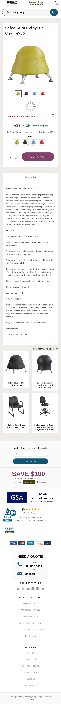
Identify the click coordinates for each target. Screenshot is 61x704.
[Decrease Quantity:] (16, 159)
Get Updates (30, 461)
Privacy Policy (30, 672)
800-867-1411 (36, 4)
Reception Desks (30, 603)
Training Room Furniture (30, 629)
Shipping (25, 665)
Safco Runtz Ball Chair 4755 (16, 384)
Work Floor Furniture (30, 610)
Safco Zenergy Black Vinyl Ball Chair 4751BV (45, 385)
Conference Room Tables (30, 623)
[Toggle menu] (3, 3)
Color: (30, 136)
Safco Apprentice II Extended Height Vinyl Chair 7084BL (44, 427)
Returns (35, 665)
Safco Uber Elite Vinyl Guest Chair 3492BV (16, 427)
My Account (30, 659)
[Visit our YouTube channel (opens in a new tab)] (28, 588)
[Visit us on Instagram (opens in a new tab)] (32, 588)
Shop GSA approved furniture (42, 501)
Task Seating (30, 636)
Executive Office (30, 616)
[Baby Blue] (33, 142)
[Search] (54, 12)
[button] (53, 115)
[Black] (25, 142)
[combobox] (28, 12)
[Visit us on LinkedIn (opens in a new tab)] (37, 588)
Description (30, 177)
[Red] (42, 142)
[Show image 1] (18, 93)
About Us (30, 679)
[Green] (17, 142)
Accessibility (30, 652)
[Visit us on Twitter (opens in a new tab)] (42, 588)
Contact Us (30, 685)
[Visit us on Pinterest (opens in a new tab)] (23, 588)
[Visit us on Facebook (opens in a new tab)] (18, 588)
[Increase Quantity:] (16, 155)
